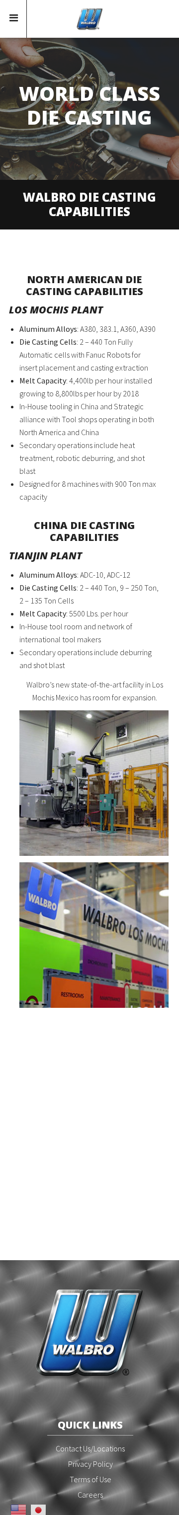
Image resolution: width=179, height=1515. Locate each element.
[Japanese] (38, 1509)
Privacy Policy (90, 1464)
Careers (90, 1495)
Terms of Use (90, 1479)
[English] (18, 1509)
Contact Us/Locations (90, 1448)
